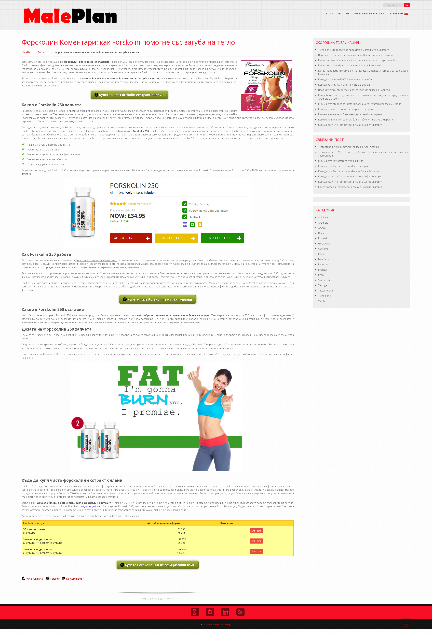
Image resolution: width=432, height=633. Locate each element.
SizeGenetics (325, 280)
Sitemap (226, 624)
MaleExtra (323, 259)
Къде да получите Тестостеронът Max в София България (350, 124)
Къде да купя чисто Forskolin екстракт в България (345, 109)
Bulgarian (396, 13)
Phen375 (323, 269)
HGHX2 (322, 254)
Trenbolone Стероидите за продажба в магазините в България (353, 49)
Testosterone (325, 290)
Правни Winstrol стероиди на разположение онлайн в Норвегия (354, 89)
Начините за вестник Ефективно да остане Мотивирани (350, 114)
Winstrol (322, 301)
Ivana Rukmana (34, 578)
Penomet (323, 264)
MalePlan (26, 52)
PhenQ (322, 274)
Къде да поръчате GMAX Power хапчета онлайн (345, 79)
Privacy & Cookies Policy (369, 13)
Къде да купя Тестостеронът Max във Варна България (348, 171)
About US (343, 13)
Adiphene (323, 217)
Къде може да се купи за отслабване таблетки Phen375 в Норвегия (356, 119)
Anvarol (322, 227)
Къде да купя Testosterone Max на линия (340, 160)
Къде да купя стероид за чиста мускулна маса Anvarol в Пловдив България (359, 103)
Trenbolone (324, 295)
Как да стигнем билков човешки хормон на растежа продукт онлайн (356, 60)
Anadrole (323, 222)
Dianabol (323, 233)
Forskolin (43, 52)
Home (329, 13)
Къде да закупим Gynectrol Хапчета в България (344, 84)
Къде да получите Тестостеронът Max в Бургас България (350, 181)
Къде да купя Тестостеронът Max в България (343, 166)
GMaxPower (324, 243)
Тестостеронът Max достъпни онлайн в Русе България (349, 146)
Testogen (323, 285)
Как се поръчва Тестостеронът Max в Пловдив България (350, 187)
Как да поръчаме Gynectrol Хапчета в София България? (349, 65)
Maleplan (214, 624)
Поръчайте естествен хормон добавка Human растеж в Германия (356, 55)
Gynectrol (323, 248)
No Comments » (75, 578)
